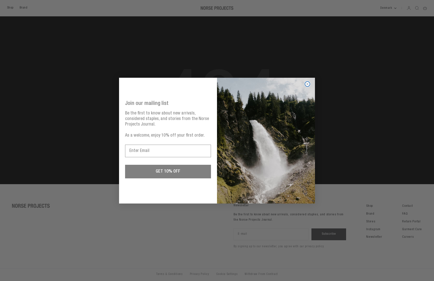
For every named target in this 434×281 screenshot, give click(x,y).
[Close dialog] (307, 84)
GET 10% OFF (168, 171)
